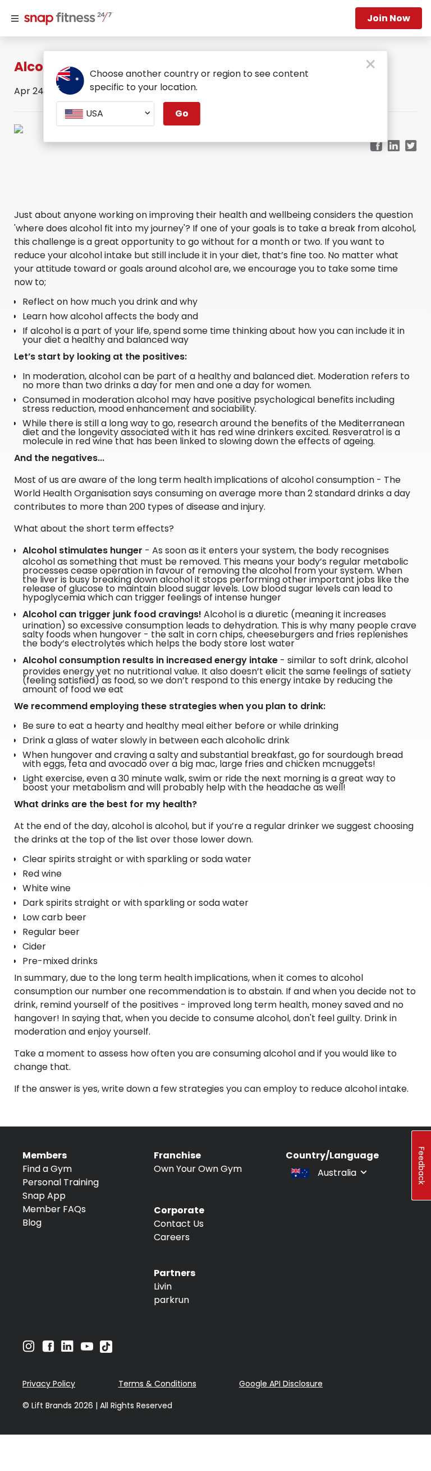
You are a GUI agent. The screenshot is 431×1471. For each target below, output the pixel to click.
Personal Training (60, 1182)
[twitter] (411, 146)
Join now (388, 18)
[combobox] (105, 113)
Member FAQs (54, 1209)
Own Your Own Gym (198, 1168)
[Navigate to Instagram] (28, 1349)
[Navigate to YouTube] (87, 1349)
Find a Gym (47, 1168)
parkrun (171, 1299)
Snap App (44, 1195)
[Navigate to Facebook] (48, 1349)
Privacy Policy (48, 1383)
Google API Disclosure (281, 1383)
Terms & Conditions (157, 1383)
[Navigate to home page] (66, 19)
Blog (32, 1222)
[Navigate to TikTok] (106, 1349)
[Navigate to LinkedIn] (67, 1348)
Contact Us (179, 1223)
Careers (172, 1237)
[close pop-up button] (370, 65)
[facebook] (376, 146)
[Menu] (15, 18)
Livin (163, 1286)
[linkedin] (393, 146)
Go (182, 113)
